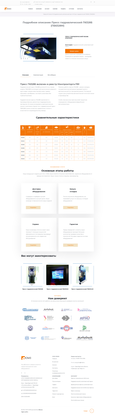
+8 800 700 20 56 (39, 2)
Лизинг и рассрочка (58, 394)
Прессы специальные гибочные (80, 378)
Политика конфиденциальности (58, 372)
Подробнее (33, 207)
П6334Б (22, 158)
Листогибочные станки (77, 400)
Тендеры (63, 8)
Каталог (47, 8)
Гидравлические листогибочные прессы (82, 387)
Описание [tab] (25, 75)
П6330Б (22, 151)
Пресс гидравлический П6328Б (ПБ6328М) (84, 14)
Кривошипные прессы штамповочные (82, 384)
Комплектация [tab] (38, 75)
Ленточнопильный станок (78, 394)
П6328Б (22, 148)
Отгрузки (71, 8)
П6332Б (22, 155)
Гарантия (55, 390)
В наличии (55, 361)
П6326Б (22, 144)
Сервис (54, 384)
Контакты (80, 8)
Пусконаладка (56, 381)
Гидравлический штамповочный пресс (63, 14)
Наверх (86, 411)
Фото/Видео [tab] (52, 75)
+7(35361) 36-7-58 (58, 2)
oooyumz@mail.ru (26, 2)
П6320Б (22, 137)
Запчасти (55, 387)
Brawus (41, 409)
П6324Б (22, 140)
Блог (53, 397)
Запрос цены (74, 51)
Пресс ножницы (75, 390)
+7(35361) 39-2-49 (49, 2)
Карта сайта (24, 412)
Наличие (55, 8)
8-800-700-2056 (80, 358)
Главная (30, 8)
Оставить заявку (38, 4)
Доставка (55, 378)
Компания (39, 8)
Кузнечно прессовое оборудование (81, 397)
